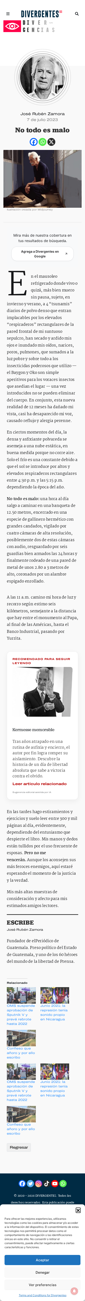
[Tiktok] (46, 1183)
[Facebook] (34, 142)
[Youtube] (54, 1183)
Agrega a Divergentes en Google (40, 253)
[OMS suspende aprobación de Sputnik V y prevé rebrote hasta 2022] (21, 995)
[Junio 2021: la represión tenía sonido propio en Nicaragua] (54, 995)
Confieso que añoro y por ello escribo (21, 1053)
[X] (51, 142)
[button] (78, 1210)
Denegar (43, 1272)
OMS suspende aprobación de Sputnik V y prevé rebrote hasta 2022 (21, 1015)
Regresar (19, 1147)
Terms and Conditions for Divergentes (42, 1295)
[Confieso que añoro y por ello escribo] (21, 1038)
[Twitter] (30, 1183)
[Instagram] (38, 1183)
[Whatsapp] (42, 142)
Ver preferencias (42, 1285)
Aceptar (42, 1260)
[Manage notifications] (74, 1291)
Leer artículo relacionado (39, 784)
